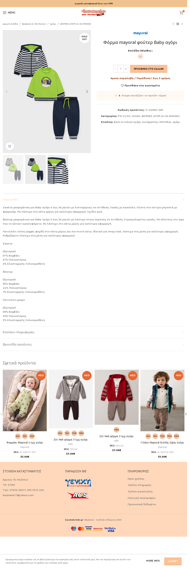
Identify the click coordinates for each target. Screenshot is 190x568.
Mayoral (24, 447)
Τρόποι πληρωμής (139, 485)
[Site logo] (94, 12)
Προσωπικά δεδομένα (142, 504)
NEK (70, 444)
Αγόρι (53, 24)
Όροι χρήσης (136, 479)
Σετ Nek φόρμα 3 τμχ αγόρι (71, 439)
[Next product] (182, 24)
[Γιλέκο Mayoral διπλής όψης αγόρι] (162, 400)
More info (153, 560)
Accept (173, 561)
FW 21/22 (124, 116)
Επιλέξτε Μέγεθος (139, 50)
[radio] (140, 56)
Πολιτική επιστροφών (142, 498)
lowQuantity (150, 122)
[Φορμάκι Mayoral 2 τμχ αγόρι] (25, 400)
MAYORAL (165, 122)
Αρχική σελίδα (10, 24)
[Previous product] (173, 24)
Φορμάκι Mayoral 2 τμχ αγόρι (24, 442)
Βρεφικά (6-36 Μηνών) (34, 24)
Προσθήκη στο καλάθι (149, 69)
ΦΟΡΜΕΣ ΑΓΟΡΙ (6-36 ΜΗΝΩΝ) (75, 24)
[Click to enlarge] (10, 146)
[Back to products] (178, 24)
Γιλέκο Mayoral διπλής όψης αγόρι (162, 442)
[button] (6, 91)
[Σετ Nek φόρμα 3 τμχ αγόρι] (71, 399)
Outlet (136, 116)
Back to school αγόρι (127, 122)
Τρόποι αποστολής (140, 491)
